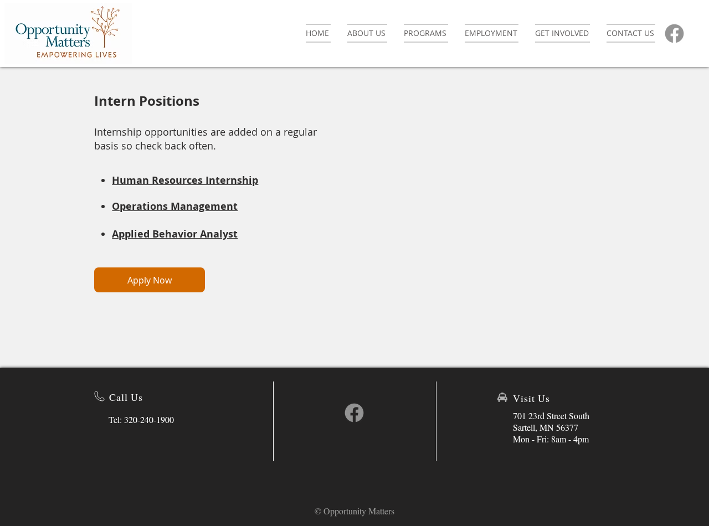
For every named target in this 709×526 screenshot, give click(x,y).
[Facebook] (674, 33)
